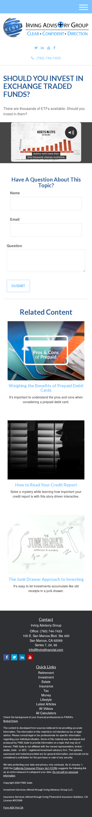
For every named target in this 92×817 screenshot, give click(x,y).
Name (15, 192)
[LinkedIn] (42, 47)
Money (46, 695)
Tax (46, 690)
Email (14, 219)
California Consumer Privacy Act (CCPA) (35, 768)
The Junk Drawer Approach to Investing (46, 579)
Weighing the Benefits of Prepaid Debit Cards (46, 388)
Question (14, 245)
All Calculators (46, 713)
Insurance (46, 686)
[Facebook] (54, 47)
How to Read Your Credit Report (46, 484)
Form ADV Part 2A (13, 807)
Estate (46, 681)
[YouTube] (48, 47)
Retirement (46, 672)
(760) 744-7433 (48, 57)
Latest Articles (46, 704)
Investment (46, 677)
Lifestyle (46, 699)
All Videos (46, 708)
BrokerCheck (10, 721)
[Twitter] (36, 47)
